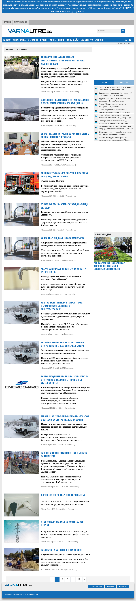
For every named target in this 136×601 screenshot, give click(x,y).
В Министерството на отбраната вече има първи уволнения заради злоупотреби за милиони (115, 134)
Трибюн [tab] (104, 82)
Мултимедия (20, 22)
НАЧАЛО (6, 39)
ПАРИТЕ (52, 39)
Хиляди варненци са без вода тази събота (62, 238)
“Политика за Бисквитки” (102, 7)
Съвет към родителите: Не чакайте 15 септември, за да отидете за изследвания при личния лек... (115, 95)
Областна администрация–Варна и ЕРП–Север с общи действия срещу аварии (65, 135)
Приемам (79, 11)
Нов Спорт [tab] (124, 82)
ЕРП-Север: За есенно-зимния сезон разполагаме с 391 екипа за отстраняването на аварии (65, 418)
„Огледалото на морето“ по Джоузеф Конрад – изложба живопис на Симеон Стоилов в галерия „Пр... (116, 128)
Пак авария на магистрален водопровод (61, 550)
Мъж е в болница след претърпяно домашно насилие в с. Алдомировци (115, 116)
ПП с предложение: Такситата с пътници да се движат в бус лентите (114, 110)
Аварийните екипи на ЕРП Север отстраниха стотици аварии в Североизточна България (63, 344)
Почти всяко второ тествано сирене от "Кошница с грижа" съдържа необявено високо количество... (115, 89)
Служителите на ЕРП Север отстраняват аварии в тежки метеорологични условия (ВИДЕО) (65, 101)
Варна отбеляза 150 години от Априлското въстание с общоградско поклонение (109, 266)
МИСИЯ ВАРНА (19, 39)
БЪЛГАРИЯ (33, 39)
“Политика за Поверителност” (72, 7)
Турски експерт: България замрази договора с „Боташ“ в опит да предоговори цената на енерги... (114, 100)
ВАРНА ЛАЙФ (72, 39)
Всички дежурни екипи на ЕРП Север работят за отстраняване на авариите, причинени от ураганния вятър (64, 380)
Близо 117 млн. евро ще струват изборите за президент (112, 105)
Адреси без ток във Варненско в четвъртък (63, 495)
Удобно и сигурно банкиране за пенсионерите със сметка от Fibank (114, 138)
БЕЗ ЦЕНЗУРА (87, 39)
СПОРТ (61, 39)
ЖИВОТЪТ (100, 39)
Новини (7, 22)
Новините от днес (124, 43)
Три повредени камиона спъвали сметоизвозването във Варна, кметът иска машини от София (63, 60)
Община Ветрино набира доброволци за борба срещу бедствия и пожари (64, 175)
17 (79, 579)
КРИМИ (43, 39)
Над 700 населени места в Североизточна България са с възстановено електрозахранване (61, 306)
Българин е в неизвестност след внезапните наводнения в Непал (113, 121)
